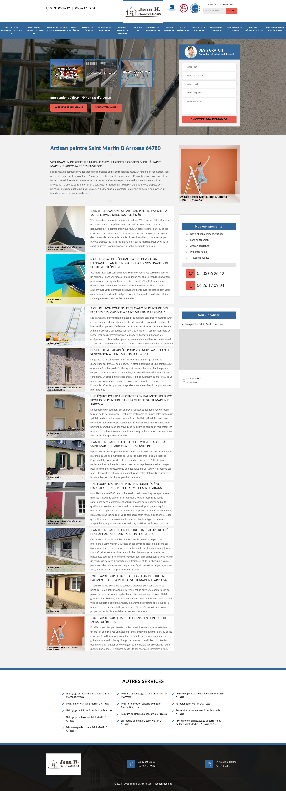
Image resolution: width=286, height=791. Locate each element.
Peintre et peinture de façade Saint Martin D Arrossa (200, 695)
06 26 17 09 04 (85, 8)
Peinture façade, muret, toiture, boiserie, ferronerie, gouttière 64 (63, 29)
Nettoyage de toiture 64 (198, 29)
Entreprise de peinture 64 (104, 29)
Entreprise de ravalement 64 (153, 29)
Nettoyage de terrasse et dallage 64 (34, 31)
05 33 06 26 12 (60, 8)
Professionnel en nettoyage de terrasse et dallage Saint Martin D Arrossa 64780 (198, 723)
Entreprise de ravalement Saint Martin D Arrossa (198, 712)
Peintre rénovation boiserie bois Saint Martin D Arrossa (141, 706)
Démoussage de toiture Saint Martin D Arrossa (86, 729)
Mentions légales (162, 784)
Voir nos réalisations (69, 107)
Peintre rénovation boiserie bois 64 (275, 29)
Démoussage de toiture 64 (234, 29)
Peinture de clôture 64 (87, 29)
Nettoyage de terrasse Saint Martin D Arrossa (86, 719)
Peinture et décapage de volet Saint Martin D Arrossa (144, 695)
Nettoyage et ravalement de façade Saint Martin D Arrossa (88, 695)
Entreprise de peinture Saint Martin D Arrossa (141, 723)
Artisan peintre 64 (169, 29)
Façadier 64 (138, 29)
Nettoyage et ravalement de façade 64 (11, 31)
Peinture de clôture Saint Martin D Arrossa (144, 714)
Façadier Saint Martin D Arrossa (193, 704)
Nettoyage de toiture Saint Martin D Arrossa (90, 710)
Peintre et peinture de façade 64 (122, 31)
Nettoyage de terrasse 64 (216, 29)
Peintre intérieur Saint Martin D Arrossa (87, 704)
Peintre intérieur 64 (183, 29)
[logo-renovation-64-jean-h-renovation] (143, 11)
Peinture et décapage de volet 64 (254, 31)
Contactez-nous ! (106, 107)
